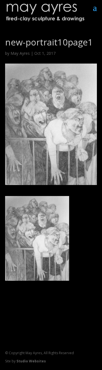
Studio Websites (31, 361)
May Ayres (20, 53)
